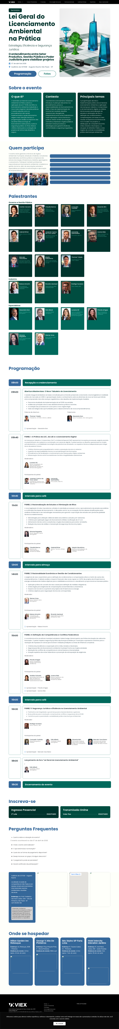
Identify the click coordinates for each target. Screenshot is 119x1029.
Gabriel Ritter (24, 232)
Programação (24, 368)
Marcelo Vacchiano (23, 257)
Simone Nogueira (22, 335)
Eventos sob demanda (69, 2)
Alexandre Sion (24, 310)
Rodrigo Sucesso (77, 284)
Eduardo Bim (101, 207)
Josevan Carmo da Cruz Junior (51, 232)
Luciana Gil (75, 310)
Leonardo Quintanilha (75, 232)
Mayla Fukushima (49, 257)
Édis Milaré (49, 310)
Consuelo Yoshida (74, 207)
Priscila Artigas (102, 310)
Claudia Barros (50, 207)
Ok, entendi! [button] (59, 1023)
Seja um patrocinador (103, 2)
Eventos (19, 2)
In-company (43, 2)
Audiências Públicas (82, 2)
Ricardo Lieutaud (51, 284)
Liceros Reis (101, 232)
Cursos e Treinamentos (32, 2)
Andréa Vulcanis (25, 207)
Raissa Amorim (24, 284)
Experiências (92, 2)
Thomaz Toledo (76, 257)
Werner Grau (49, 335)
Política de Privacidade (81, 1003)
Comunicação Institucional (55, 2)
